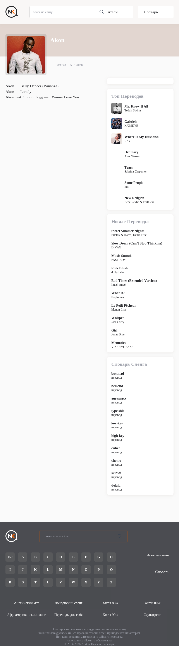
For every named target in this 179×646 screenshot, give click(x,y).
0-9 (10, 557)
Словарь (151, 12)
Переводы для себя (68, 615)
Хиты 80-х (110, 603)
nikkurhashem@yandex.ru (54, 633)
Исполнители (106, 12)
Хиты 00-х (152, 603)
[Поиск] (119, 536)
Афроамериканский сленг (26, 615)
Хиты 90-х (110, 615)
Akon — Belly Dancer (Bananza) (32, 86)
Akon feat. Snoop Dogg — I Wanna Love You (42, 97)
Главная (61, 65)
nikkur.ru (89, 640)
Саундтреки (152, 615)
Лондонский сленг (69, 603)
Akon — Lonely (18, 91)
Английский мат (26, 603)
